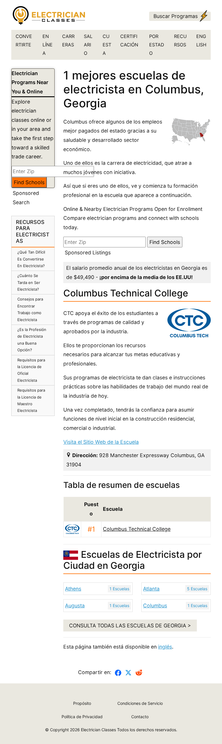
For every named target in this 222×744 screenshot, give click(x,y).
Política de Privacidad (82, 716)
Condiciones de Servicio (140, 703)
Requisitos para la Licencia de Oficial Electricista (31, 370)
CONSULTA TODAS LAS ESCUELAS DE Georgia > (130, 625)
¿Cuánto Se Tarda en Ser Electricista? (28, 282)
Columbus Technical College (137, 529)
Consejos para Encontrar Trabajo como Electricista (30, 309)
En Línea (47, 44)
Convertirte (24, 40)
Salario (88, 44)
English (201, 40)
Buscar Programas (175, 16)
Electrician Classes (98, 729)
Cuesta (107, 44)
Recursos (180, 40)
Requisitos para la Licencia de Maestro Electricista (31, 400)
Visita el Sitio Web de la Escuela (101, 442)
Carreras (68, 40)
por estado (156, 44)
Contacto (140, 716)
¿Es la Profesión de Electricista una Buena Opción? (31, 339)
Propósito (82, 703)
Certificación (129, 40)
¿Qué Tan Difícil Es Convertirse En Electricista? (31, 259)
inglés (165, 647)
